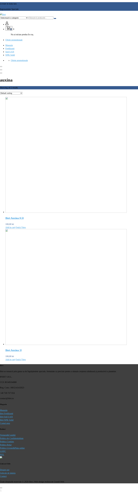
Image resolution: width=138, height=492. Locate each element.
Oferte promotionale (14, 40)
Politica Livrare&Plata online (12, 448)
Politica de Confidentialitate (11, 438)
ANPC (3, 451)
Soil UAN (9, 52)
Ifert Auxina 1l (13, 350)
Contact (3, 476)
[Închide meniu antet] (1, 69)
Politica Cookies (7, 441)
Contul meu (5, 423)
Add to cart (10, 227)
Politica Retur (6, 445)
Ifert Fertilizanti (6, 413)
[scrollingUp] (1, 487)
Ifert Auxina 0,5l (14, 218)
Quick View (20, 227)
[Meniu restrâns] (1, 66)
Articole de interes (7, 473)
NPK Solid (10, 55)
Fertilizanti (9, 48)
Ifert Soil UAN (6, 417)
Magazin (9, 45)
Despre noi (4, 470)
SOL (2, 454)
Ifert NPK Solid (6, 420)
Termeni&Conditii (7, 435)
